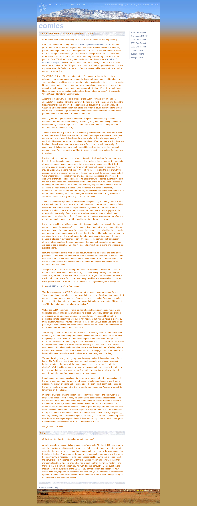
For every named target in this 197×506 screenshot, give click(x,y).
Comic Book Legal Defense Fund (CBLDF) (92, 44)
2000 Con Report (138, 40)
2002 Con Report (138, 47)
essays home (137, 57)
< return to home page (49, 487)
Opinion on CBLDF (139, 36)
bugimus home (137, 54)
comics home (137, 50)
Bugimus (140, 490)
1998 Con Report (138, 32)
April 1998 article (54, 286)
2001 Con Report (138, 43)
